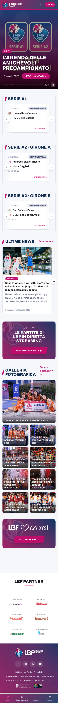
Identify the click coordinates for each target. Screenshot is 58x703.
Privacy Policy (12, 680)
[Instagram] (25, 664)
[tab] (5, 85)
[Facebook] (18, 664)
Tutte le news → (47, 241)
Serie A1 (17, 99)
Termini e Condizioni (44, 680)
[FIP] (23, 686)
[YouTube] (40, 664)
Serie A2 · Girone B (29, 196)
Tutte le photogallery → (47, 371)
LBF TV (50, 5)
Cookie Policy (26, 680)
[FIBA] (38, 686)
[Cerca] (41, 4)
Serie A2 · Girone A (29, 147)
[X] (33, 664)
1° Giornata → (40, 128)
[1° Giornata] (27, 118)
